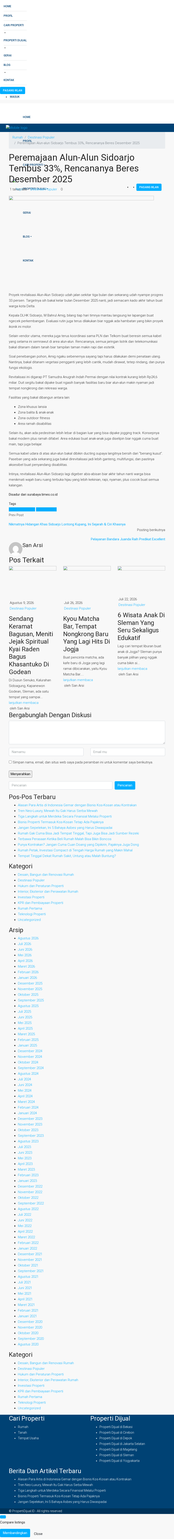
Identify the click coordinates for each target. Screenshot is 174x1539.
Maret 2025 (26, 1034)
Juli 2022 (24, 1215)
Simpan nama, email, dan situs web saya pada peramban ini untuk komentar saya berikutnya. (83, 762)
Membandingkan (15, 1533)
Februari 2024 (28, 1107)
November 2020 (30, 1327)
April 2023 (25, 1164)
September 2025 (31, 1000)
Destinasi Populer (43, 189)
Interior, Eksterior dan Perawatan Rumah (48, 892)
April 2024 (25, 1096)
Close (38, 1534)
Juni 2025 (25, 1017)
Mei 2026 (24, 955)
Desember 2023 (30, 1119)
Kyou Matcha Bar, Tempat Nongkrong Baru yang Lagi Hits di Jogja (86, 634)
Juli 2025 (24, 1012)
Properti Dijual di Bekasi (116, 1427)
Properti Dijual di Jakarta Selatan (122, 1444)
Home (7, 6)
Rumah (23, 1427)
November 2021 (30, 1260)
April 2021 (25, 1299)
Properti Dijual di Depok (115, 1438)
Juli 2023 (24, 1147)
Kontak (9, 80)
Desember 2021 (30, 1254)
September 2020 (31, 1339)
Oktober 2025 (28, 995)
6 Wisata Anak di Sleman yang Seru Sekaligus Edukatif (141, 626)
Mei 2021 (24, 1294)
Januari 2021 (27, 1316)
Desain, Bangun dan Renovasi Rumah (46, 875)
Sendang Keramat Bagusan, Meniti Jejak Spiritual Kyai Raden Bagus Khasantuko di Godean (31, 645)
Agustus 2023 (28, 1141)
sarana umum (46, 509)
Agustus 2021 (28, 1277)
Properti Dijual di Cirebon (116, 1432)
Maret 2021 (26, 1305)
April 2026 (25, 961)
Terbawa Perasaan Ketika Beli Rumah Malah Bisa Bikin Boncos (64, 839)
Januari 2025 (27, 1045)
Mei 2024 (24, 1090)
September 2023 (31, 1136)
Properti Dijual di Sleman (116, 1455)
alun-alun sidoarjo (22, 509)
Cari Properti (14, 25)
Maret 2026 (26, 966)
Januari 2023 (27, 1181)
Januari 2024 (27, 1113)
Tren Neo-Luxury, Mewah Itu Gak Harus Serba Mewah (58, 811)
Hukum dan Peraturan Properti (41, 886)
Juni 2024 (25, 1085)
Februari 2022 (28, 1243)
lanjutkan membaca (24, 703)
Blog (7, 65)
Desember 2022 (30, 1186)
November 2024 (30, 1057)
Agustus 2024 (28, 1074)
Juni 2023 (25, 1153)
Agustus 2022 (28, 1209)
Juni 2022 (25, 1220)
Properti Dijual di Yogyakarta (119, 1461)
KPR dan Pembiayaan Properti (40, 903)
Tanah (22, 1432)
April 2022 (25, 1231)
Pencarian (125, 785)
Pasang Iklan (12, 90)
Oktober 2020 (28, 1333)
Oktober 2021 (28, 1265)
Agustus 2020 (28, 1344)
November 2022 (30, 1192)
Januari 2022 (27, 1248)
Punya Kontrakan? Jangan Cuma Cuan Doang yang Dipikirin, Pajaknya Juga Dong (78, 845)
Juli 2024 (24, 1079)
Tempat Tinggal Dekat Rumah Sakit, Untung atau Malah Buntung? (67, 856)
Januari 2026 (27, 978)
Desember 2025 (30, 983)
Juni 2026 (25, 949)
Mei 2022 (24, 1226)
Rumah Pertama (30, 908)
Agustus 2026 (28, 938)
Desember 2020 (30, 1322)
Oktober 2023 (28, 1130)
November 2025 (30, 989)
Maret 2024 (26, 1102)
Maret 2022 (26, 1237)
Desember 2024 (30, 1051)
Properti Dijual (15, 40)
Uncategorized (29, 920)
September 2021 (31, 1271)
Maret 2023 (26, 1169)
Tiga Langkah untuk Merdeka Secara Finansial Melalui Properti (65, 816)
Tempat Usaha (28, 1438)
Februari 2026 (28, 972)
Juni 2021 (25, 1288)
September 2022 (31, 1203)
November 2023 (30, 1124)
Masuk (14, 96)
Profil (8, 15)
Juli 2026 (24, 944)
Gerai (8, 55)
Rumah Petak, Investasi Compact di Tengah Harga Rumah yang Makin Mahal (75, 850)
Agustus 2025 (28, 1006)
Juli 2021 (24, 1282)
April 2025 (25, 1028)
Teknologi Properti (32, 914)
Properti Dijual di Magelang (118, 1449)
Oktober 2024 (28, 1062)
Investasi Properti (31, 897)
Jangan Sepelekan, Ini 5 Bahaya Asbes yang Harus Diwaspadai (65, 828)
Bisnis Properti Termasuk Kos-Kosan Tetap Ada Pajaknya (61, 822)
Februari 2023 (28, 1175)
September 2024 (31, 1068)
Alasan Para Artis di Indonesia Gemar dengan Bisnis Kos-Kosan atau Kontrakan (77, 805)
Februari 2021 (28, 1310)
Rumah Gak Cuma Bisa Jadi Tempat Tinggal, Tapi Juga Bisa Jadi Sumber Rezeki (78, 833)
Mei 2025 (24, 1023)
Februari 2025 (28, 1040)
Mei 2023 (24, 1158)
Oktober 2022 (28, 1198)
